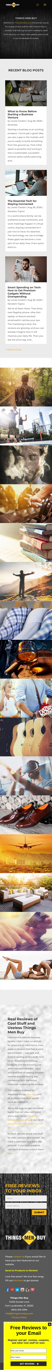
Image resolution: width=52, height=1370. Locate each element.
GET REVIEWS (27, 1363)
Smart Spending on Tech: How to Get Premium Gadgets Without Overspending (24, 292)
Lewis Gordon (18, 121)
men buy (31, 1094)
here (10, 1153)
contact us (18, 1256)
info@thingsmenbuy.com (19, 1313)
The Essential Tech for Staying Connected (22, 202)
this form (18, 1280)
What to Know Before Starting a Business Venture (22, 114)
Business (12, 124)
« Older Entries (13, 349)
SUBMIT (39, 1212)
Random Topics (16, 211)
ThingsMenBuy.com (23, 23)
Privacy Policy (19, 1317)
